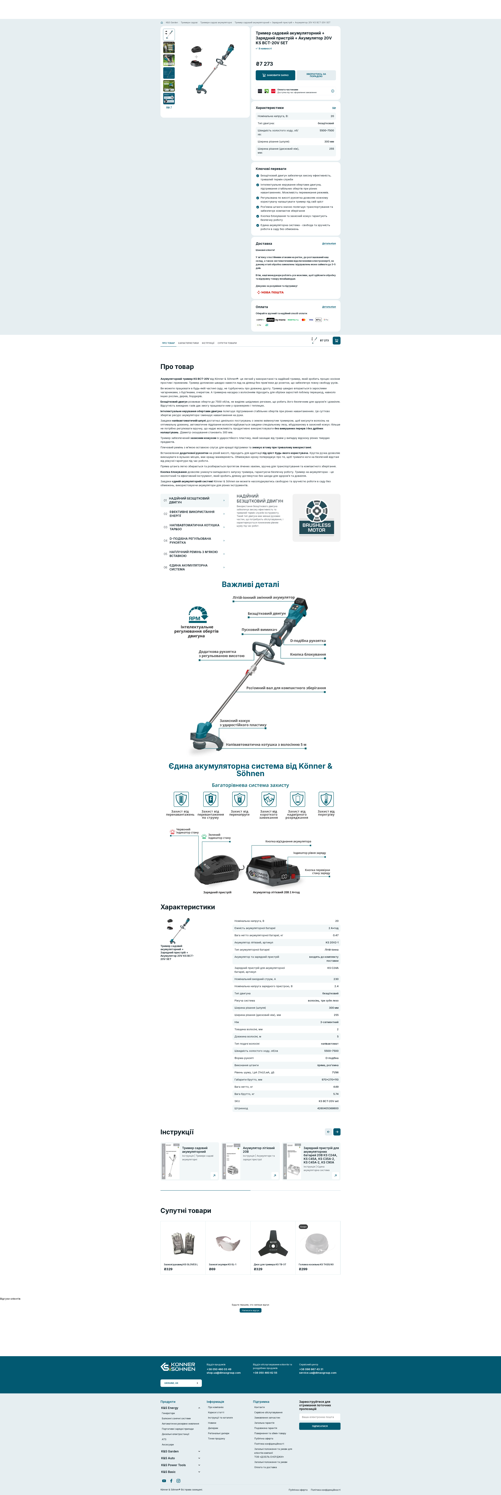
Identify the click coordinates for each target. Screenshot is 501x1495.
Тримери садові (189, 22)
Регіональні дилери (218, 1433)
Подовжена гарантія (265, 1428)
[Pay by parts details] (332, 91)
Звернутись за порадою (316, 75)
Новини (212, 1422)
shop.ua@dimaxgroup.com (224, 1372)
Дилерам (213, 1428)
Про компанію (215, 1407)
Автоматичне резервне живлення (180, 1423)
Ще (334, 107)
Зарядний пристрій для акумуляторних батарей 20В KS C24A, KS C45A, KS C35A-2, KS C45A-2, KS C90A (321, 1155)
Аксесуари (168, 1444)
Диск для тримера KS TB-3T (270, 1264)
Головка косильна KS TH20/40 (316, 1264)
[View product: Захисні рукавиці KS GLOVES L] (183, 1243)
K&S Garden (172, 22)
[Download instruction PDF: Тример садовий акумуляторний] (214, 1175)
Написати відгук (250, 1310)
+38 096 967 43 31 (311, 1369)
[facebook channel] (171, 1480)
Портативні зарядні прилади (178, 1428)
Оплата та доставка (265, 1467)
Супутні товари (227, 343)
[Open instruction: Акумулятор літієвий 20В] (231, 1161)
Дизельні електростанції (175, 1434)
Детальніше (329, 243)
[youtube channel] (164, 1480)
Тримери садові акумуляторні (216, 22)
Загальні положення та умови (270, 1462)
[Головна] (161, 22)
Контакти (259, 1407)
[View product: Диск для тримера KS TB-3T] (273, 1243)
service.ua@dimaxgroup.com (317, 1372)
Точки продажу (216, 1438)
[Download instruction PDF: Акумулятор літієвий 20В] (275, 1175)
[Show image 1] (169, 34)
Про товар (168, 343)
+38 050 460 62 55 (265, 1372)
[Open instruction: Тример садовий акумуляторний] (171, 1161)
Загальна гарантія (264, 1422)
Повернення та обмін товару (270, 1433)
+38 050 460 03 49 (219, 1369)
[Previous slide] (181, 69)
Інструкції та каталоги (220, 1417)
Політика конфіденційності (269, 1443)
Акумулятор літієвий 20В (259, 1149)
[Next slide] (243, 69)
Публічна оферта (263, 1438)
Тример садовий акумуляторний (194, 1149)
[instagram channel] (178, 1480)
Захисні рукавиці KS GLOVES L (181, 1264)
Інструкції (208, 343)
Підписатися (320, 1426)
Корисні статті (216, 1412)
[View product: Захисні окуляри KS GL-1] (228, 1243)
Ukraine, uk (171, 1383)
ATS (164, 1439)
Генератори (168, 1413)
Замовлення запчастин (267, 1417)
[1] (169, 47)
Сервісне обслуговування (268, 1412)
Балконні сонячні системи (176, 1418)
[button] (212, 69)
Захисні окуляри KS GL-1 (222, 1264)
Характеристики (188, 343)
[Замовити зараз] (337, 340)
